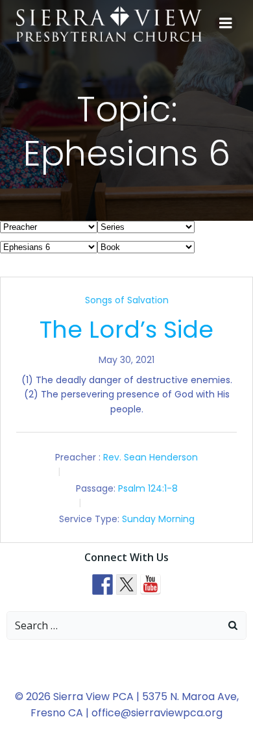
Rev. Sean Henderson (150, 457)
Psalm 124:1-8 (148, 488)
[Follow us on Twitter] (126, 584)
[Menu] (226, 23)
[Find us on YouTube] (150, 584)
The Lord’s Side (126, 329)
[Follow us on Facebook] (102, 584)
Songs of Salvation (127, 300)
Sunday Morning (158, 518)
